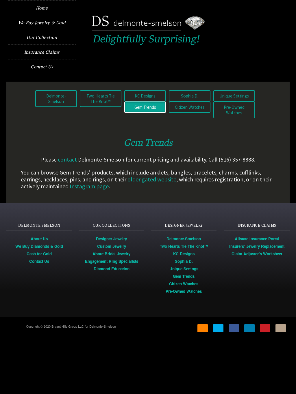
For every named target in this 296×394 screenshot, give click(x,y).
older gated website (151, 179)
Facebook (234, 328)
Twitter (218, 328)
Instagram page (89, 186)
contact (67, 159)
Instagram (280, 328)
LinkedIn (249, 328)
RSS (202, 328)
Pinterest (265, 328)
